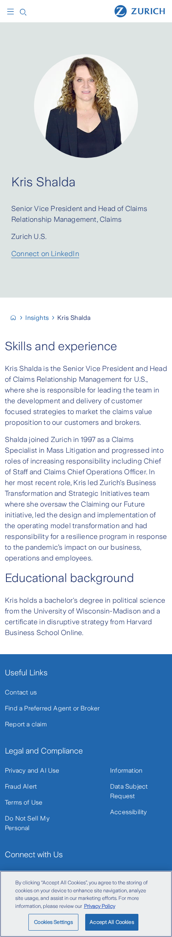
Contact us (21, 692)
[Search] (23, 11)
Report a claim (26, 724)
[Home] (140, 11)
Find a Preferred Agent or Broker (52, 708)
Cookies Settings (53, 922)
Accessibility (128, 812)
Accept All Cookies (112, 922)
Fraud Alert (21, 786)
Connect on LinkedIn (45, 254)
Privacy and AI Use (32, 770)
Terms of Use (23, 802)
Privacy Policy (99, 906)
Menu (12, 11)
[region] (86, 904)
